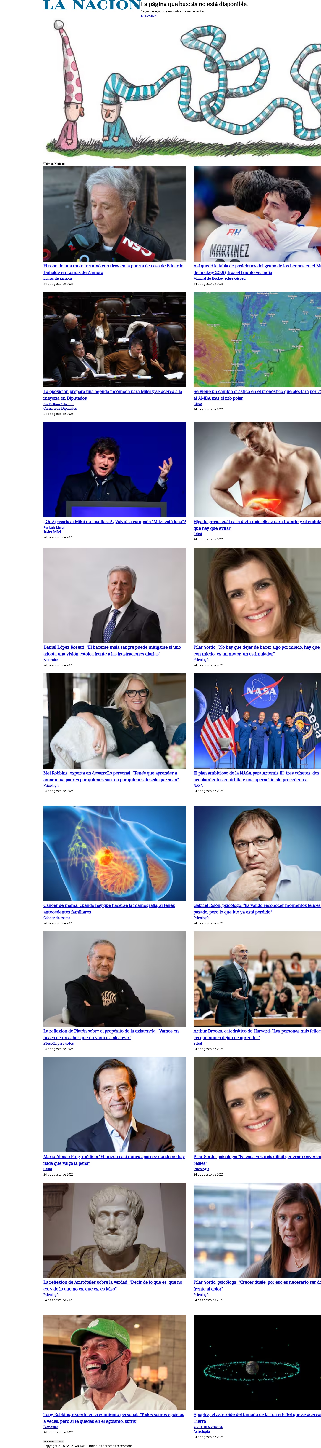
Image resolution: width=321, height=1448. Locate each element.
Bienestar (50, 660)
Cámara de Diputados (60, 409)
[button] (114, 214)
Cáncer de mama (56, 918)
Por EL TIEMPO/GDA (208, 1427)
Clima (198, 404)
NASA (198, 786)
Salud (198, 534)
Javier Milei (52, 532)
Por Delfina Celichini (58, 404)
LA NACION (149, 16)
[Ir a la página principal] (92, 9)
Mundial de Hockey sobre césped (220, 278)
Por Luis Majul (54, 527)
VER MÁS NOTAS (53, 1441)
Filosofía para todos (58, 1044)
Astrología (202, 1432)
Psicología (201, 660)
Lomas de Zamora (57, 278)
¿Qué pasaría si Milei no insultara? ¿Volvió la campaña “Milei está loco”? (114, 522)
